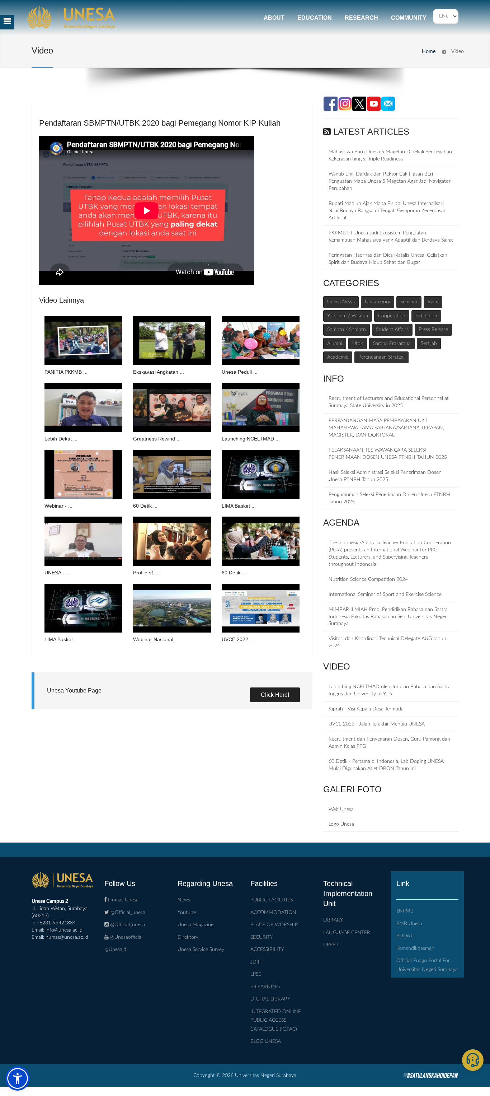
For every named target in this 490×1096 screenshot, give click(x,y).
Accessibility (267, 949)
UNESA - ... (57, 572)
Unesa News (341, 301)
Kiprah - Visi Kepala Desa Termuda (366, 709)
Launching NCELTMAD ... (251, 439)
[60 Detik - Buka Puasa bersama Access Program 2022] (172, 474)
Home (428, 51)
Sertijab (429, 343)
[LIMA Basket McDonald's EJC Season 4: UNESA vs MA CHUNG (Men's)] (83, 608)
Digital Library (270, 999)
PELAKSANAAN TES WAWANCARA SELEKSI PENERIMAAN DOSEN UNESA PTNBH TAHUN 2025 (388, 454)
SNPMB (405, 911)
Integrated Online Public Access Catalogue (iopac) (275, 1020)
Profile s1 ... (146, 572)
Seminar (409, 301)
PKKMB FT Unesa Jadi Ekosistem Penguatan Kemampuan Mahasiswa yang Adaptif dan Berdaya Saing (391, 236)
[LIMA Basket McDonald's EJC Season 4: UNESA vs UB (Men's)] (261, 474)
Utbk (357, 343)
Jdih (256, 962)
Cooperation (391, 315)
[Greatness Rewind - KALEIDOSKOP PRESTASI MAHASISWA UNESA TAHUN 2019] (172, 407)
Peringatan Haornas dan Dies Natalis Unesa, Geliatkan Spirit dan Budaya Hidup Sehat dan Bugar (388, 259)
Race (433, 301)
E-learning (265, 986)
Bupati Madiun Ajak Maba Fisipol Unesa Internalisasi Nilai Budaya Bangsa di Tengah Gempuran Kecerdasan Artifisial (388, 210)
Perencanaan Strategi (381, 357)
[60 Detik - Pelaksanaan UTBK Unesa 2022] (261, 541)
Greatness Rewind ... (157, 439)
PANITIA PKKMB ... (66, 372)
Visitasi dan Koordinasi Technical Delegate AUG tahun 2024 (387, 642)
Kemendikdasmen (415, 948)
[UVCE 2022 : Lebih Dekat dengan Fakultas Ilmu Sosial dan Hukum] (261, 608)
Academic (337, 357)
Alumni (334, 343)
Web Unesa (341, 809)
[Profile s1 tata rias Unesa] (172, 541)
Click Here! (275, 695)
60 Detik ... (145, 506)
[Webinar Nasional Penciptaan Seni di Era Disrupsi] (172, 608)
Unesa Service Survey (201, 949)
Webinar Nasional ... (156, 639)
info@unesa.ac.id (64, 930)
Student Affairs (392, 329)
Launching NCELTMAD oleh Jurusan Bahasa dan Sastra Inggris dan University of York (390, 690)
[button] (17, 1078)
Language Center (346, 932)
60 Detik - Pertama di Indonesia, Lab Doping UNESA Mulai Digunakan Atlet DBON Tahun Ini (386, 765)
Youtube (187, 912)
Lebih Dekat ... (60, 439)
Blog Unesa (265, 1041)
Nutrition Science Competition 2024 (368, 579)
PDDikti (405, 935)
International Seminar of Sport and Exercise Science (385, 594)
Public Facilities (271, 900)
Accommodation (273, 912)
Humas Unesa (122, 900)
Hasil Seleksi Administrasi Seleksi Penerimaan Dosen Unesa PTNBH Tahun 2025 (385, 476)
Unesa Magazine (195, 924)
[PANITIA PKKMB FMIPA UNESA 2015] (83, 340)
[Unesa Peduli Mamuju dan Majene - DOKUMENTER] (261, 340)
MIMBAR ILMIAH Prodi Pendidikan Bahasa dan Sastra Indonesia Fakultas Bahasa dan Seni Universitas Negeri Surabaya (388, 616)
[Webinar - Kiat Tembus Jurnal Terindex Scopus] (83, 474)
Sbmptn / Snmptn (346, 329)
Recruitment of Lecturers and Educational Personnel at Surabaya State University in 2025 (389, 402)
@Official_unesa (127, 912)
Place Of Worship (274, 924)
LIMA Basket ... (239, 506)
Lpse (255, 974)
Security (261, 937)
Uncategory (377, 301)
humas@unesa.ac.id (67, 937)
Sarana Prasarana (392, 343)
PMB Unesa (409, 923)
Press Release (433, 329)
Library (333, 920)
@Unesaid (115, 949)
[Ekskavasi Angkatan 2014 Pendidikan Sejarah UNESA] (172, 340)
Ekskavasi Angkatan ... (158, 372)
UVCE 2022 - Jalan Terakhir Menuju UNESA (377, 724)
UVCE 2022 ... (238, 639)
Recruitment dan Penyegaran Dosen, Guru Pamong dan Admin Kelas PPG (389, 743)
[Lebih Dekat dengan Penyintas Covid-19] (83, 407)
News (184, 900)
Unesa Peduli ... (240, 372)
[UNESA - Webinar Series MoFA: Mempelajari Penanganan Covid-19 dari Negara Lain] (83, 541)
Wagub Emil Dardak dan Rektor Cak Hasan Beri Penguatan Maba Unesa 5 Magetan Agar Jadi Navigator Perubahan (390, 181)
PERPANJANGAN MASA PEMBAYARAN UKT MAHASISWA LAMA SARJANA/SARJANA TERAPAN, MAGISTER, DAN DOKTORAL (386, 428)
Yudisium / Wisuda (347, 315)
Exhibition (426, 315)
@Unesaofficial (125, 937)
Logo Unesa (341, 824)
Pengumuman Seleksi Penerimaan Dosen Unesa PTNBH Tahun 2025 (389, 498)
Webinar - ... (58, 506)
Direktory (188, 937)
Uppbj (330, 944)
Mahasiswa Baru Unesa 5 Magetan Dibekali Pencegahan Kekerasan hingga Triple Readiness (390, 155)
